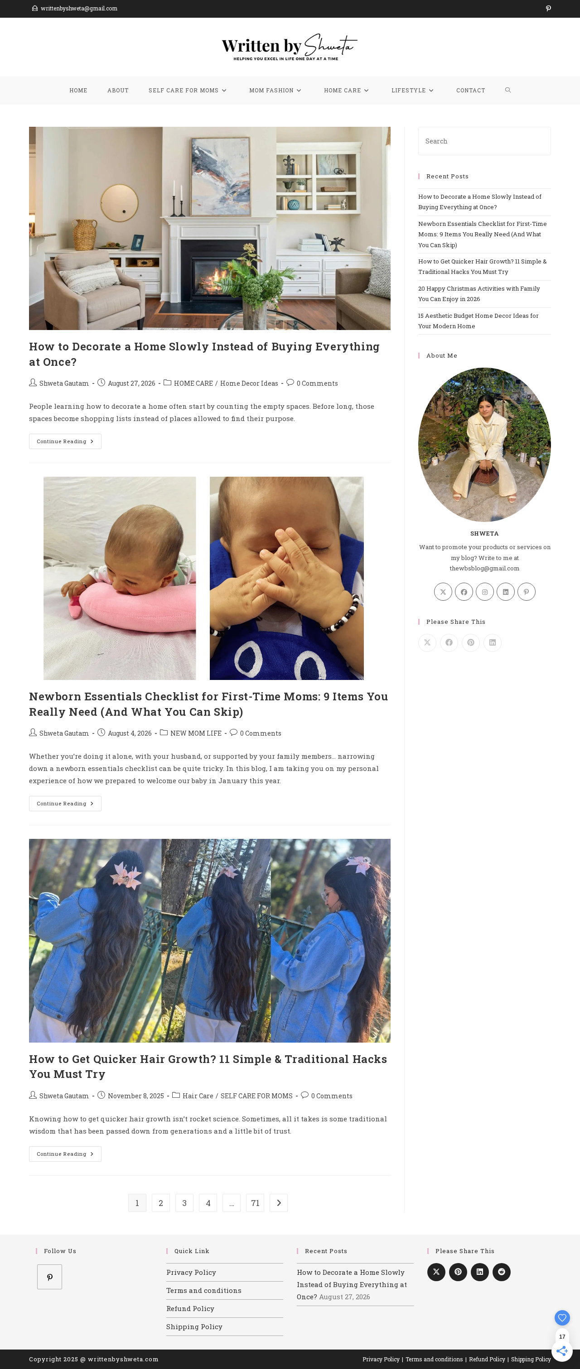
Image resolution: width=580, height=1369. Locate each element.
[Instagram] (485, 592)
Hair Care (198, 1095)
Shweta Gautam (64, 383)
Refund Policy (190, 1308)
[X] (443, 592)
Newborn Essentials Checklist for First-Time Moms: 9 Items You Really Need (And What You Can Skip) (208, 704)
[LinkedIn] (506, 592)
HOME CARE (193, 383)
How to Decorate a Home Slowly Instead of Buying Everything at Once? (352, 1284)
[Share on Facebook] (449, 643)
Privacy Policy (191, 1272)
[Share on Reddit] (502, 1272)
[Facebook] (464, 592)
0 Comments (317, 383)
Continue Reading (69, 439)
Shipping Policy (194, 1326)
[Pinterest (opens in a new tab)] (547, 8)
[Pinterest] (526, 592)
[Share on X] (427, 643)
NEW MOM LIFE (196, 733)
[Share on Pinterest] (471, 643)
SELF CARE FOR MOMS (257, 1095)
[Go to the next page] (279, 1203)
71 (255, 1202)
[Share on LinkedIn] (492, 643)
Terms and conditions (204, 1290)
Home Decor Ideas (249, 383)
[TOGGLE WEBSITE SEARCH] (508, 90)
